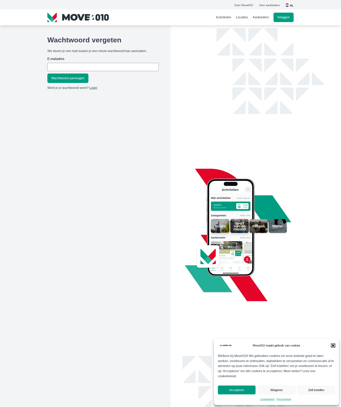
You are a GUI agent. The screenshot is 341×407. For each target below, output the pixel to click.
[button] (333, 345)
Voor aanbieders (269, 5)
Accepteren (236, 390)
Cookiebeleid (267, 399)
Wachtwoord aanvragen (67, 78)
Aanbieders (261, 17)
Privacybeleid (283, 399)
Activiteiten (223, 17)
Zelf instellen (316, 390)
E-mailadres (55, 59)
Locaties (242, 17)
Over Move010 (243, 5)
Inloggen (283, 17)
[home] (78, 17)
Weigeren (276, 390)
